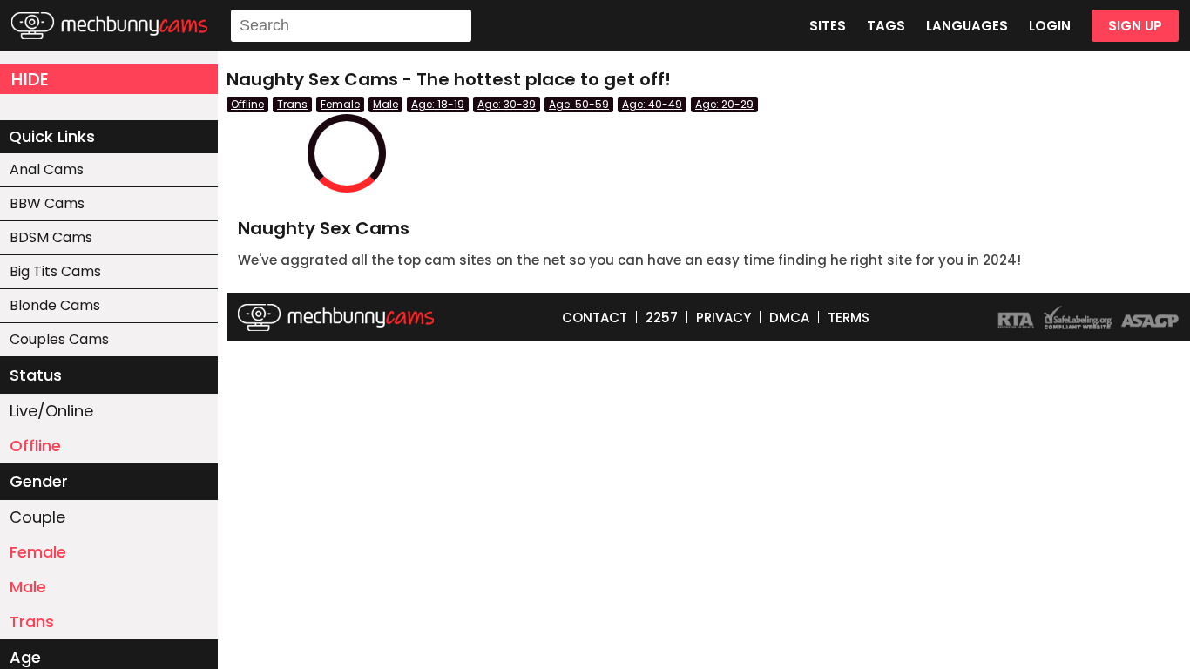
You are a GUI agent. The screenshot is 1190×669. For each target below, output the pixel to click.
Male (28, 587)
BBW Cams (47, 203)
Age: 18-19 (437, 104)
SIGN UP (1135, 26)
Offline (35, 445)
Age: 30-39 (506, 104)
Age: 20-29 (724, 104)
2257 (662, 317)
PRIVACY (723, 317)
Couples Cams (59, 339)
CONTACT (594, 317)
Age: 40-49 (652, 104)
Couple (37, 517)
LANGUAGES (967, 26)
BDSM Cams (51, 237)
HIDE (30, 79)
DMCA (789, 317)
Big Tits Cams (55, 271)
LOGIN (1050, 26)
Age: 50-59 (579, 104)
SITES (827, 26)
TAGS (886, 26)
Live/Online (51, 411)
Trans (32, 621)
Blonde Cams (55, 305)
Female (38, 552)
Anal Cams (47, 169)
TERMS (848, 317)
